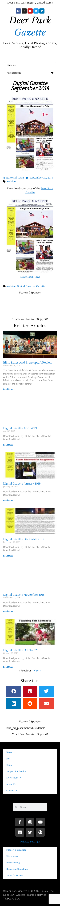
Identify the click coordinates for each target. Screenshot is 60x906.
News (9, 752)
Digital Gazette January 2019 (22, 483)
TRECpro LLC (11, 898)
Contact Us (11, 790)
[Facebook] (18, 11)
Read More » (8, 389)
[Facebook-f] (19, 822)
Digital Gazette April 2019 (20, 428)
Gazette (40, 286)
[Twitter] (36, 11)
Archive (11, 181)
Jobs (8, 758)
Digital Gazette (26, 286)
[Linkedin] (41, 11)
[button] (30, 56)
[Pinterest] (40, 832)
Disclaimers (12, 856)
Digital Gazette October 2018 (22, 650)
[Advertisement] (31, 301)
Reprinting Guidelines (17, 869)
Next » (37, 670)
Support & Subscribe (16, 771)
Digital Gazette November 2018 (23, 595)
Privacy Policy (13, 862)
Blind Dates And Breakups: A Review (27, 362)
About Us (11, 784)
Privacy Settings (30, 841)
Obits (9, 765)
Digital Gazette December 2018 (23, 539)
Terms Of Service (14, 875)
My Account (12, 778)
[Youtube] (30, 11)
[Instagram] (24, 11)
